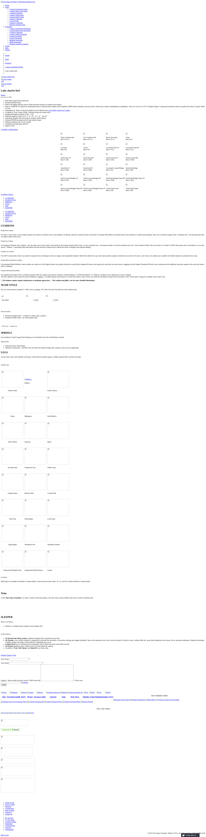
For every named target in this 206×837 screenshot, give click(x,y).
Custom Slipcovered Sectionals (19, 30)
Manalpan (99, 697)
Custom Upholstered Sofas (18, 9)
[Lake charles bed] (8, 77)
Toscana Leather (40, 697)
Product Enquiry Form (8, 655)
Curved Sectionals (15, 38)
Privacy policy (10, 805)
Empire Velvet (108, 697)
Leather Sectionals (15, 36)
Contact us (8, 814)
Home (7, 5)
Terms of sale (9, 803)
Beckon (30, 697)
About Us (8, 812)
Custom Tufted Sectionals (18, 34)
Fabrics (7, 50)
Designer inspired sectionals (18, 44)
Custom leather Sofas (16, 17)
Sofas (7, 7)
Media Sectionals (15, 42)
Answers (8, 828)
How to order (9, 810)
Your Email (5, 663)
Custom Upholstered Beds (14, 67)
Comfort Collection (16, 13)
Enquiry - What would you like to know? (20, 680)
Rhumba (86, 697)
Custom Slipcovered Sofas (18, 11)
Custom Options (10, 822)
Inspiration (8, 824)
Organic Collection (15, 19)
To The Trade (9, 820)
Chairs (7, 46)
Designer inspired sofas (17, 25)
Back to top (5, 835)
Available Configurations (9, 129)
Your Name (5, 659)
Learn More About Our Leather (59, 110)
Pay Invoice (9, 818)
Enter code (79, 680)
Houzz (3, 95)
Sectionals (8, 27)
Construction (9, 808)
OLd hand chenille (13, 697)
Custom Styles (10, 826)
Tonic (64, 697)
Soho (4, 697)
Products (8, 63)
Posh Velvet (75, 697)
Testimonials (9, 829)
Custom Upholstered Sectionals (20, 29)
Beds (7, 48)
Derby (23, 697)
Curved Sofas (14, 21)
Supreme (53, 697)
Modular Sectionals (16, 40)
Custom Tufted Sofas (16, 15)
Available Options (7, 194)
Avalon (92, 697)
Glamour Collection (16, 23)
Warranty (8, 806)
